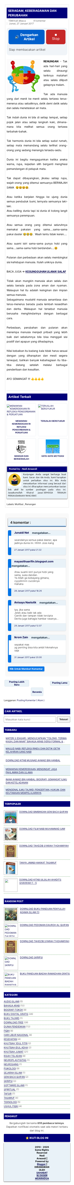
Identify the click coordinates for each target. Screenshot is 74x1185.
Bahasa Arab (12, 1005)
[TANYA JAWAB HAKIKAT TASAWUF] (10, 868)
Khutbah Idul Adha (16, 1047)
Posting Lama (59, 682)
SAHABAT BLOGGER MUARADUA (42, 1175)
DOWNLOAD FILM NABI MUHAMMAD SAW (42, 828)
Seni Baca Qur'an (14, 1076)
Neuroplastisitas (15, 1060)
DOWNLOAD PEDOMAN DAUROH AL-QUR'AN (44, 925)
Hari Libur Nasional (16, 1034)
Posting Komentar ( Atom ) (30, 700)
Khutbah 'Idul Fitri (16, 1043)
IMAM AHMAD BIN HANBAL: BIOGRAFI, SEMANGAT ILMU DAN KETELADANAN (36, 781)
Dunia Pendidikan (14, 1026)
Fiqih (7, 1030)
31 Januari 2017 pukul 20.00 (28, 657)
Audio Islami (11, 1001)
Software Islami (14, 1085)
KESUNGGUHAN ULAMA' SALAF (45, 271)
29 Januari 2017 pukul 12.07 (28, 625)
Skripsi (8, 1081)
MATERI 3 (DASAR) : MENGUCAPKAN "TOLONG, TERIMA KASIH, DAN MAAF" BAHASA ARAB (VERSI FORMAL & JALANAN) (36, 740)
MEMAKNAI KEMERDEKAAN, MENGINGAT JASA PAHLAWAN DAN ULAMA (31, 771)
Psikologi (10, 1068)
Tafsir (8, 1093)
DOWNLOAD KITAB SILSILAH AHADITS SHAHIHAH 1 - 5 (40, 881)
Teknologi (10, 1102)
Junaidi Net (21, 532)
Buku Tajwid (11, 1018)
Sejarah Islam (13, 1072)
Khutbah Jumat (14, 1051)
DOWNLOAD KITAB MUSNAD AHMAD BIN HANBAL (33, 760)
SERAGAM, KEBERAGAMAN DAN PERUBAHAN (32, 13)
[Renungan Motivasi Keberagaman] (24, 76)
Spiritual (10, 1089)
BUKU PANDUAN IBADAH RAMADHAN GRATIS (45, 973)
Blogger (41, 1164)
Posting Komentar (26, 668)
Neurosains (11, 1064)
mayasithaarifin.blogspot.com (34, 561)
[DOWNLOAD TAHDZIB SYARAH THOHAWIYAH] (10, 851)
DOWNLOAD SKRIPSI (31, 957)
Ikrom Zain (21, 637)
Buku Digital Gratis (16, 1014)
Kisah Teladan (13, 1055)
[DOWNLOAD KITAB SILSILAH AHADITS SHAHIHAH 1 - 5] (10, 885)
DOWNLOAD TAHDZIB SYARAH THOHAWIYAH (44, 845)
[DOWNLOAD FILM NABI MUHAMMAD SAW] (10, 834)
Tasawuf (9, 1097)
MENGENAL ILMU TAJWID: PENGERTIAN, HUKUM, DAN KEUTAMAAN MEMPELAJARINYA (35, 791)
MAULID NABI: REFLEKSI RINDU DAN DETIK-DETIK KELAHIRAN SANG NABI (33, 750)
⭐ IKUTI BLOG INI (37, 1138)
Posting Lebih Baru (16, 683)
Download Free (13, 1022)
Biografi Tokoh (13, 1009)
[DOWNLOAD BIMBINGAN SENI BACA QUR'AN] (10, 817)
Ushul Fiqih (11, 1106)
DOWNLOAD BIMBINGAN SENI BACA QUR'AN (43, 811)
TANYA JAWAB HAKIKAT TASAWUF (38, 862)
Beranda (37, 691)
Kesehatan (10, 1039)
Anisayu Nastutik (25, 602)
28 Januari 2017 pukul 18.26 (28, 590)
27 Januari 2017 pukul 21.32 (28, 549)
